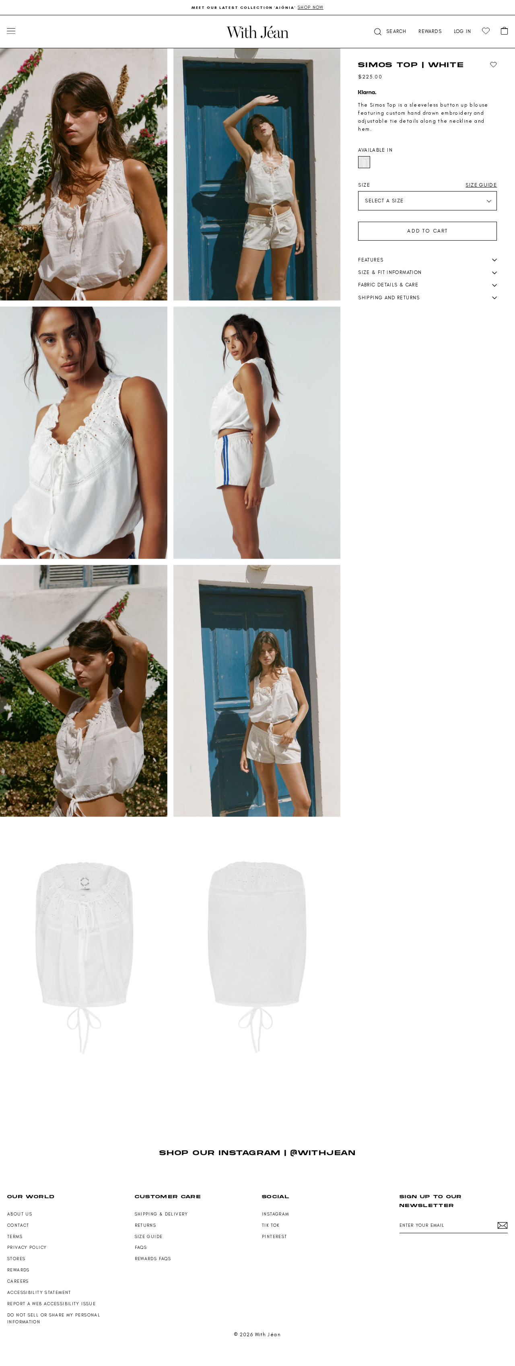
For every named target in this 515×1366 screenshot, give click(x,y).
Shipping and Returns (389, 298)
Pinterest (274, 1236)
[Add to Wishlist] (493, 65)
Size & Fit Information (390, 272)
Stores (16, 1258)
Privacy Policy (27, 1247)
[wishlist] (486, 31)
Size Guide (149, 1236)
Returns (146, 1225)
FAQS (141, 1247)
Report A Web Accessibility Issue (51, 1303)
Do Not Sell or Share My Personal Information (53, 1318)
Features (370, 260)
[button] (389, 31)
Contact (18, 1225)
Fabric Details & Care (388, 285)
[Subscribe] (502, 1225)
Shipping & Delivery (161, 1214)
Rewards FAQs (153, 1258)
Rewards (18, 1270)
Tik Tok (271, 1225)
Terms (15, 1236)
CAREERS (18, 1281)
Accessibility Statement (39, 1292)
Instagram (275, 1214)
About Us (19, 1214)
